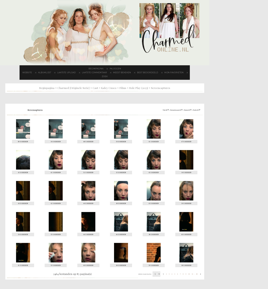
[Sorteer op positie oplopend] (197, 110)
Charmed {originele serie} (74, 88)
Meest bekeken (137, 72)
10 (189, 274)
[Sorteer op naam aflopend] (181, 110)
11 (192, 274)
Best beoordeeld (165, 72)
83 (197, 274)
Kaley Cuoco (108, 88)
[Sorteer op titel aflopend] (168, 110)
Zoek (118, 76)
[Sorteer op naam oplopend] (180, 110)
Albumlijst (53, 72)
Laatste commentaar (107, 72)
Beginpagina (95, 68)
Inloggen (116, 68)
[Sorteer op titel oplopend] (166, 110)
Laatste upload (77, 72)
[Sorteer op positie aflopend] (199, 110)
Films (122, 88)
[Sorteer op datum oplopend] (189, 110)
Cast (95, 88)
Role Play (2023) (138, 88)
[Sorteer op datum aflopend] (190, 110)
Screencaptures (160, 88)
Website (34, 72)
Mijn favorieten (98, 76)
